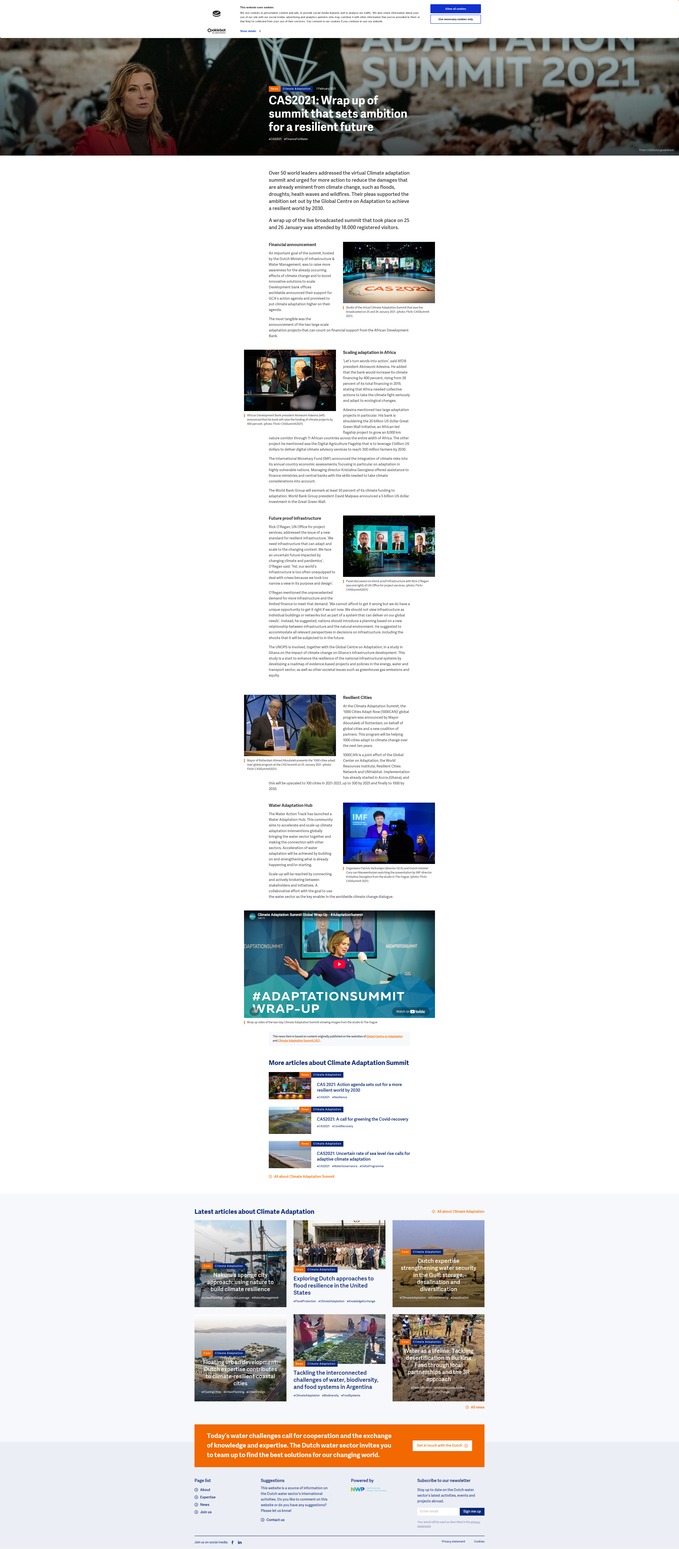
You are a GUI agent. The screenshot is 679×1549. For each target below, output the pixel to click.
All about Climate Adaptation (460, 1212)
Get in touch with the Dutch (439, 1446)
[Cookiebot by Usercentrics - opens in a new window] (216, 31)
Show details (248, 31)
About (205, 1490)
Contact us (275, 1520)
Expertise (208, 1497)
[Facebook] (232, 1542)
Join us (206, 1512)
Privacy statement (453, 1541)
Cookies (479, 1541)
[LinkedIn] (239, 1542)
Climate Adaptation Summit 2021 (299, 1041)
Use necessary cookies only (456, 19)
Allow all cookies (455, 8)
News (204, 1505)
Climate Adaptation (297, 89)
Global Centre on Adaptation (384, 1036)
